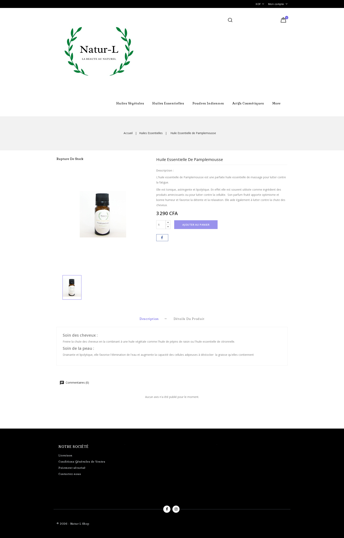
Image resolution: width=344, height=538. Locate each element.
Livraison (65, 455)
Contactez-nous (70, 474)
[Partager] (162, 237)
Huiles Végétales (130, 103)
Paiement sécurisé (72, 468)
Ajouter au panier (196, 224)
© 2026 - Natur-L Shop (73, 523)
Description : (165, 170)
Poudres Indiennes (208, 103)
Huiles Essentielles (168, 103)
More (276, 103)
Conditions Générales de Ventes (82, 461)
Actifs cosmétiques (248, 103)
